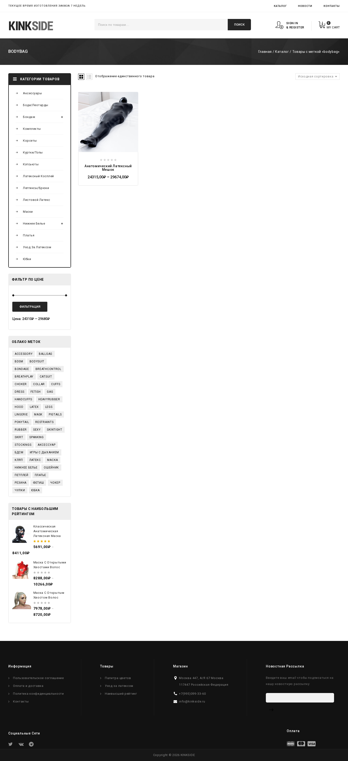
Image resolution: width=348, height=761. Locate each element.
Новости (305, 6)
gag (50, 391)
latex (34, 407)
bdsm (19, 361)
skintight (54, 429)
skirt (19, 437)
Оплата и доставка (28, 686)
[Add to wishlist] (85, 99)
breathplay (24, 376)
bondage (22, 369)
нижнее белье (26, 467)
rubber (21, 429)
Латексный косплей (38, 176)
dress (19, 391)
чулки (20, 490)
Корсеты (30, 140)
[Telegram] (32, 745)
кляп (19, 460)
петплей (21, 475)
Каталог (280, 6)
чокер (55, 482)
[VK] (22, 745)
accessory (23, 354)
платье (40, 475)
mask (38, 414)
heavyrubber (49, 399)
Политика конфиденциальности (38, 693)
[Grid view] (81, 77)
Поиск (239, 24)
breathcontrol (48, 369)
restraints (44, 422)
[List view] (89, 77)
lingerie (21, 414)
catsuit (46, 376)
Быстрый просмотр (85, 108)
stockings (23, 444)
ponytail (22, 422)
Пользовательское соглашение (38, 678)
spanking (36, 437)
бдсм (19, 452)
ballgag (45, 354)
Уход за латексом (37, 247)
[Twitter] (11, 745)
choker (21, 384)
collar (39, 384)
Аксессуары (32, 93)
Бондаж (29, 117)
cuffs (55, 384)
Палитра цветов (118, 678)
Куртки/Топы (33, 152)
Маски (28, 211)
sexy (37, 429)
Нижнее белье (34, 223)
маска (52, 460)
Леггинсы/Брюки (36, 188)
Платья (28, 235)
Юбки (27, 259)
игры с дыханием (44, 452)
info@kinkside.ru (192, 701)
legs (49, 407)
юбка (35, 490)
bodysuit (37, 361)
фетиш (38, 482)
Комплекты (32, 129)
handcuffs (23, 399)
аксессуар (46, 444)
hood (19, 407)
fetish (35, 391)
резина (21, 482)
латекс (35, 460)
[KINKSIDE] (31, 26)
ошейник (51, 467)
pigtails (55, 414)
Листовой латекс (36, 200)
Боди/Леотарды (35, 105)
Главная (265, 52)
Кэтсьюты (31, 164)
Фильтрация (29, 306)
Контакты (332, 6)
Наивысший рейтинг (121, 693)
